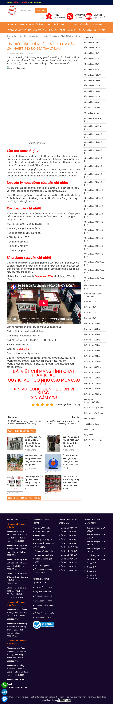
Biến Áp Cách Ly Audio (86, 30)
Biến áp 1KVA (90, 302)
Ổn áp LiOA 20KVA (69, 559)
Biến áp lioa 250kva (92, 378)
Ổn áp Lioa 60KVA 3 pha (93, 175)
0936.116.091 (20, 2)
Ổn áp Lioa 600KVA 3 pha (93, 247)
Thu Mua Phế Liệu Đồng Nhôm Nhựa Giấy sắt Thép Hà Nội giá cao (33, 460)
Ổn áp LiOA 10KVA (69, 551)
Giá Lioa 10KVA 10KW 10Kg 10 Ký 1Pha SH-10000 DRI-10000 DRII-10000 (71, 482)
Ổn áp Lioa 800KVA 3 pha (93, 255)
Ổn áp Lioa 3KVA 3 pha (92, 119)
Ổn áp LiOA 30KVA (69, 566)
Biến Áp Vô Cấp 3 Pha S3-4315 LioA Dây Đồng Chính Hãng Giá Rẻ (71, 441)
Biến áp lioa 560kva (92, 394)
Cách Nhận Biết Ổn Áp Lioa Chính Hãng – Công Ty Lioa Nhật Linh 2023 (34, 482)
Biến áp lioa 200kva (92, 372)
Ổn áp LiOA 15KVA (69, 555)
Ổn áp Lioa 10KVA (92, 80)
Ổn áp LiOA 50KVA (69, 570)
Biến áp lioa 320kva (92, 383)
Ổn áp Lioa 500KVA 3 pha (93, 239)
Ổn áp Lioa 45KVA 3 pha (93, 167)
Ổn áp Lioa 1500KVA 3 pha (94, 279)
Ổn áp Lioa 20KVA (92, 91)
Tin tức (102, 30)
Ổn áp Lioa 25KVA (92, 96)
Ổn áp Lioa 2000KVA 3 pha (94, 287)
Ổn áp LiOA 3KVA (68, 539)
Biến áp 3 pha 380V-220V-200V (65, 24)
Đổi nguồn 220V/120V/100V (91, 24)
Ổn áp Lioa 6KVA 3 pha (92, 127)
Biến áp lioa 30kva (92, 340)
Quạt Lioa (88, 434)
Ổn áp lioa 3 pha (43, 24)
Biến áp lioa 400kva (92, 389)
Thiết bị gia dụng (67, 30)
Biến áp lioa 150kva (92, 367)
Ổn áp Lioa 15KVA (92, 86)
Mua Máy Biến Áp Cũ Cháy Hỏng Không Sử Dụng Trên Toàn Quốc (33, 441)
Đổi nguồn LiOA (42, 535)
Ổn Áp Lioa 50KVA (92, 107)
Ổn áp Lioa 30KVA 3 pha (93, 159)
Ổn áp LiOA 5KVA (68, 543)
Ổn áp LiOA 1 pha (42, 528)
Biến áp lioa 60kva (92, 350)
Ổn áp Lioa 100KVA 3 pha (93, 191)
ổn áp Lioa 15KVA (44, 276)
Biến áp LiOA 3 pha (43, 539)
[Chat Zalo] (4, 692)
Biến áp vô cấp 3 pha (37, 30)
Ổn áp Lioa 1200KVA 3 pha (94, 271)
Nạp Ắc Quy (53, 30)
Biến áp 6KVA (90, 318)
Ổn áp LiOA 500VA (69, 528)
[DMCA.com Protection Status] (64, 700)
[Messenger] (4, 699)
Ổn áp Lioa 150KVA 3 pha (93, 199)
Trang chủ (12, 24)
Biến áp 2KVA (90, 307)
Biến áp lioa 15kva (92, 329)
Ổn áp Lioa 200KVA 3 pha (93, 207)
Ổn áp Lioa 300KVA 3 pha (93, 223)
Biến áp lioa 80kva (92, 356)
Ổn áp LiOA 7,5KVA (69, 547)
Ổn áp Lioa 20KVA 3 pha (93, 151)
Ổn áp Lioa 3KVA (91, 64)
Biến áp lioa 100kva (92, 361)
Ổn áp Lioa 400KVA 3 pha (93, 231)
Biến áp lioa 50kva (92, 345)
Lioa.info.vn (23, 349)
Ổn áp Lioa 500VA (92, 48)
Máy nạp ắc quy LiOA (44, 543)
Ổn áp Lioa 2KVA (91, 58)
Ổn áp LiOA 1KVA (68, 532)
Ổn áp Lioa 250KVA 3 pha (93, 215)
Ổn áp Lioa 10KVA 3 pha (93, 135)
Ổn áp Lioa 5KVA (91, 69)
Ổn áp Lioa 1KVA (91, 53)
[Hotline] (4, 685)
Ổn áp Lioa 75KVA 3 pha (93, 183)
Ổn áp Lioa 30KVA (92, 102)
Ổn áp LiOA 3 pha (42, 532)
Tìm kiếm (41, 10)
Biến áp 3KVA (90, 312)
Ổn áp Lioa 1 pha (26, 24)
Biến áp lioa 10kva (92, 323)
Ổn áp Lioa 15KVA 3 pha (93, 143)
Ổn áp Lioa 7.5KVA (92, 75)
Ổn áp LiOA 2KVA (68, 535)
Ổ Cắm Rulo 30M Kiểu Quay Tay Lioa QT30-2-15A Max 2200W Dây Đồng (70, 461)
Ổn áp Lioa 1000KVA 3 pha (94, 263)
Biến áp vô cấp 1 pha (17, 30)
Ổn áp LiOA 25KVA (69, 563)
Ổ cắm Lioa (89, 429)
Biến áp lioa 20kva (92, 334)
